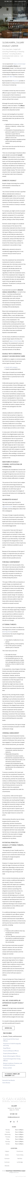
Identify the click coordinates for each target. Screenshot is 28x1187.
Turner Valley (19, 1155)
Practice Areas (7, 1033)
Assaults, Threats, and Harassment (12, 1036)
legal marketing (18, 1176)
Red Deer (20, 1158)
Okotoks (7, 1165)
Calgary (7, 1151)
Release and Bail (7, 1068)
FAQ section (15, 80)
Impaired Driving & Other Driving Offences (11, 1059)
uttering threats (7, 631)
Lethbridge (20, 1162)
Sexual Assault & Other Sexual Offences (11, 1040)
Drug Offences (6, 1048)
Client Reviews (6, 1082)
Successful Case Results (8, 1080)
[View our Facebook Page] (17, 1121)
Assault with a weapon (11, 367)
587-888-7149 (8, 1)
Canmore (7, 1158)
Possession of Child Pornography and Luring (12, 1044)
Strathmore (20, 1151)
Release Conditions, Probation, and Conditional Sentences (12, 1064)
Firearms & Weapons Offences (11, 1051)
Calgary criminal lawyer (19, 64)
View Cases (12, 1074)
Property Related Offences (10, 1053)
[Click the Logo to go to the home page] (12, 4)
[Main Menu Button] (23, 4)
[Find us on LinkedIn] (14, 1121)
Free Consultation (20, 1)
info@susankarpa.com (14, 1117)
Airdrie (7, 1155)
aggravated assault (7, 506)
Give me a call (8, 1028)
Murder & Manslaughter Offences (11, 1056)
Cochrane (6, 1162)
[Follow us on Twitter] (10, 1121)
